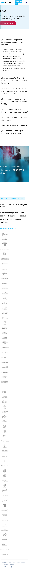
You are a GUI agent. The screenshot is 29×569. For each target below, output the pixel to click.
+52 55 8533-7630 (12, 171)
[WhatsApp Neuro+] (12, 567)
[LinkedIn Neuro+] (8, 567)
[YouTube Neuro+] (5, 567)
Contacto (12, 564)
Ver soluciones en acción (8, 228)
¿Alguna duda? (8, 23)
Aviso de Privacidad (5, 564)
